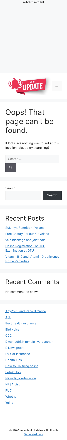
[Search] (10, 167)
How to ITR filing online (21, 366)
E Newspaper (14, 348)
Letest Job (13, 372)
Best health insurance (20, 323)
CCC (8, 335)
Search (10, 188)
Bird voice (12, 329)
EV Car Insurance (17, 354)
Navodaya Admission (20, 378)
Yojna (9, 402)
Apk (8, 317)
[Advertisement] (33, 38)
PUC (8, 390)
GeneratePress (33, 434)
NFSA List (12, 384)
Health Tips (13, 360)
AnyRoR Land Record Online (25, 311)
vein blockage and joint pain (25, 240)
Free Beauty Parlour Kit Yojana (27, 234)
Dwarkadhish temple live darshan (29, 341)
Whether (11, 396)
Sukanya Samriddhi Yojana (24, 228)
